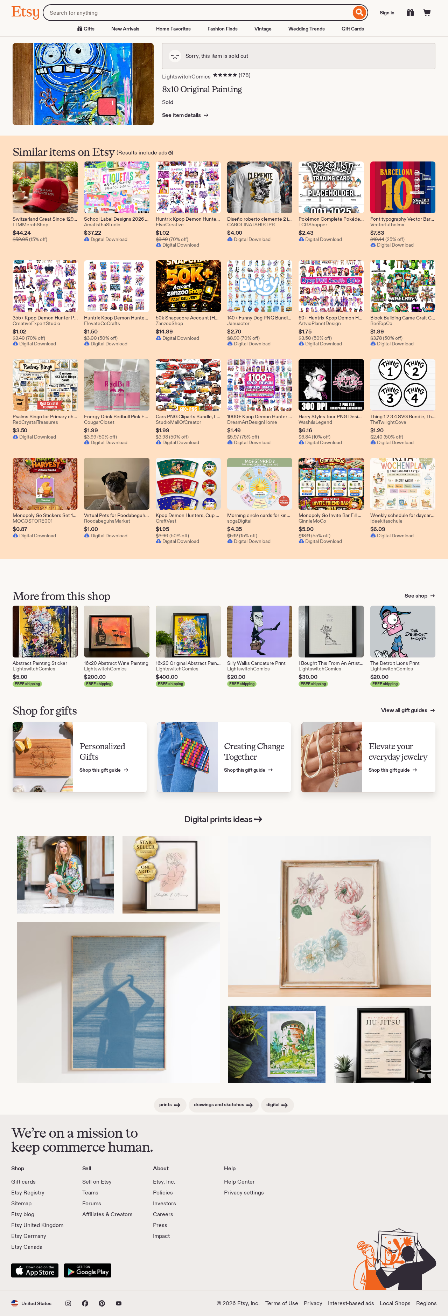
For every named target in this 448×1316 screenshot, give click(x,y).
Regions (426, 1303)
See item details (182, 115)
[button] (31, 1303)
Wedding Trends (306, 29)
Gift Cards (353, 29)
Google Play (87, 1270)
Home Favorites (173, 29)
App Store (34, 1270)
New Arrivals (125, 29)
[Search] (359, 12)
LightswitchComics (186, 76)
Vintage (263, 29)
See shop (416, 595)
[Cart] (427, 12)
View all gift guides (404, 710)
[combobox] (197, 12)
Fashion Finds (223, 29)
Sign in (387, 12)
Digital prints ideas (218, 819)
